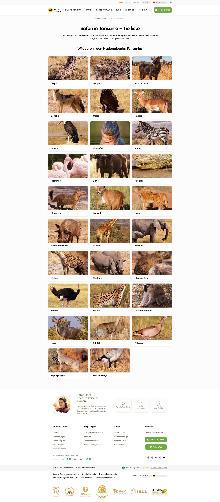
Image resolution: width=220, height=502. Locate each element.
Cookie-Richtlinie (89, 474)
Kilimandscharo (73, 10)
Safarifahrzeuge (121, 437)
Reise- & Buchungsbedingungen (66, 474)
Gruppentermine (91, 441)
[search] (171, 2)
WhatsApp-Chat (123, 407)
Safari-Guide (119, 433)
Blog (118, 10)
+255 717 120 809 (79, 459)
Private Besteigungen (93, 445)
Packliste (87, 437)
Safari (89, 10)
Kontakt (142, 10)
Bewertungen (58, 445)
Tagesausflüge (104, 10)
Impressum (137, 476)
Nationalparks (120, 441)
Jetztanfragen (141, 407)
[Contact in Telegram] (67, 459)
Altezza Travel (100, 18)
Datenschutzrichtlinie (108, 474)
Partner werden (59, 449)
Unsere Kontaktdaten (154, 433)
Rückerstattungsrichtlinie (63, 478)
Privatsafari (119, 445)
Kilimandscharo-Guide (93, 433)
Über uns (129, 10)
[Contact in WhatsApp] (70, 459)
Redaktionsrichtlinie (84, 478)
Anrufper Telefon (159, 407)
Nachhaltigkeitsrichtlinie (105, 478)
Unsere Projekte (60, 437)
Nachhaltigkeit (59, 441)
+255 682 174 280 (59, 459)
